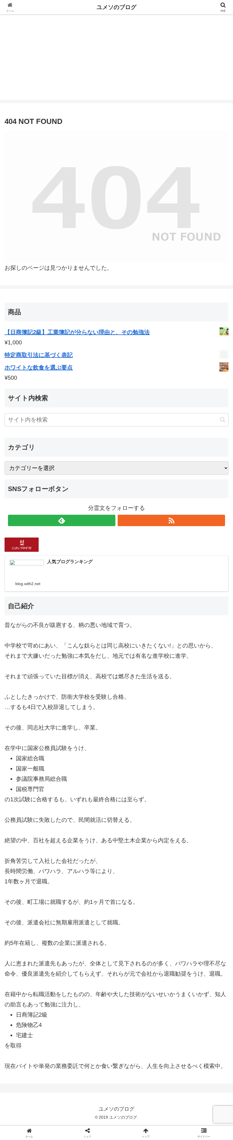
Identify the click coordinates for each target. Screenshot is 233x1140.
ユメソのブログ (116, 7)
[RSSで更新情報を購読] (171, 520)
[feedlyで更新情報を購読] (61, 520)
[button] (223, 419)
